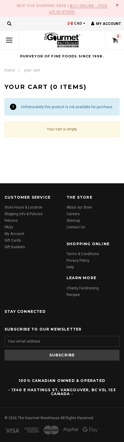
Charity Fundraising (83, 288)
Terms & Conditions (83, 254)
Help (70, 267)
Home (10, 70)
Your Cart (32, 70)
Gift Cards (13, 240)
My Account (14, 234)
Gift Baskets (15, 247)
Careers (73, 214)
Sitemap (73, 220)
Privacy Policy (78, 260)
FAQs (9, 227)
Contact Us (76, 227)
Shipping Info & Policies (24, 214)
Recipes (73, 295)
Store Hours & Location (23, 207)
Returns (11, 220)
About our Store (79, 207)
